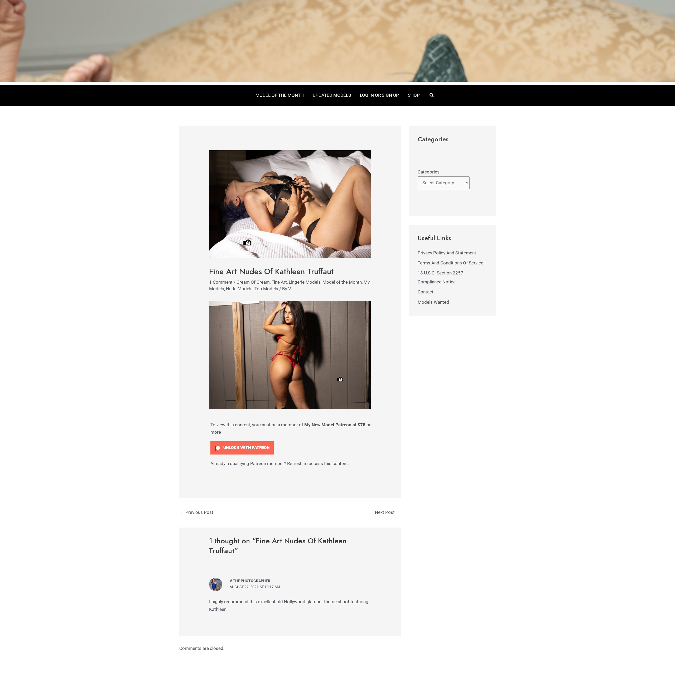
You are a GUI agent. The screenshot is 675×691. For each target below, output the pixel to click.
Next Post (387, 512)
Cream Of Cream (253, 282)
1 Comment (221, 282)
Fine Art (279, 282)
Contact (425, 291)
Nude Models (239, 288)
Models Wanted (433, 302)
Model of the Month (342, 282)
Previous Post (196, 512)
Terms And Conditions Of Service (450, 262)
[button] (432, 95)
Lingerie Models (305, 282)
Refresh (294, 463)
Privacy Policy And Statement (447, 252)
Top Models (266, 288)
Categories (429, 172)
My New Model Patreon (327, 424)
